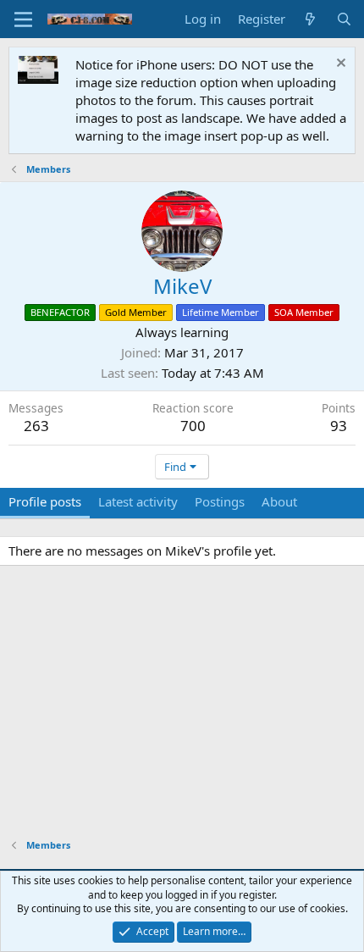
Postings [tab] (220, 501)
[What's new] (310, 19)
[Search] (344, 19)
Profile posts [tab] (44, 501)
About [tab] (279, 501)
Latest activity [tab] (138, 501)
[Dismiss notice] (339, 65)
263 (36, 425)
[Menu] (23, 19)
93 (338, 425)
